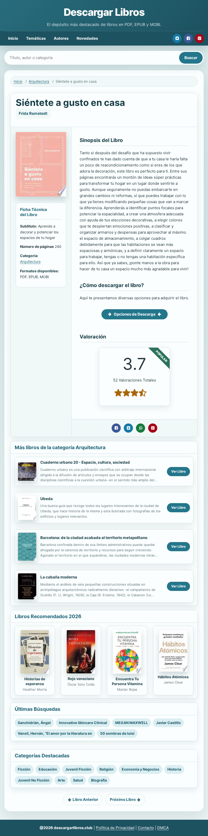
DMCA (163, 827)
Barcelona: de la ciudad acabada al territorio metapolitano (93, 537)
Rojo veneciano (81, 678)
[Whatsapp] (140, 428)
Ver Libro (178, 471)
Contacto (146, 827)
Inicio (13, 38)
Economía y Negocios (140, 769)
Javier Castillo (168, 722)
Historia (174, 769)
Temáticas (36, 38)
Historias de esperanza (34, 681)
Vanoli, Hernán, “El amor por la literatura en (55, 733)
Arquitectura (39, 81)
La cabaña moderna (58, 577)
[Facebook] (188, 38)
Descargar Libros (104, 12)
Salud (78, 780)
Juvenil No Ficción (33, 780)
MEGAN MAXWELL (131, 722)
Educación (48, 769)
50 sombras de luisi (117, 733)
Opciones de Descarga (134, 314)
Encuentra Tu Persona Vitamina (127, 681)
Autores (61, 38)
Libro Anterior (85, 799)
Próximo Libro (123, 799)
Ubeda (46, 498)
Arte (61, 780)
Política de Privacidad (115, 827)
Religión (106, 769)
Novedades (87, 38)
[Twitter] (177, 38)
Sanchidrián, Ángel (34, 722)
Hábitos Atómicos (173, 677)
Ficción (24, 769)
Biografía (99, 780)
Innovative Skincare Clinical (83, 722)
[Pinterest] (199, 38)
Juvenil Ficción (78, 769)
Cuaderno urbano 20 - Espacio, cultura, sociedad (85, 462)
